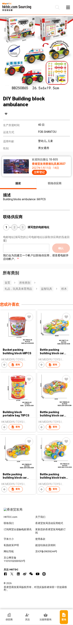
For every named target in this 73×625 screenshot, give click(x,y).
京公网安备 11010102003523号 (14, 559)
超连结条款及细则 (45, 545)
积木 (64, 288)
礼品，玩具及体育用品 (18, 288)
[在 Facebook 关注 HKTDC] (5, 574)
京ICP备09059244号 (46, 551)
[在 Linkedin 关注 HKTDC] (18, 574)
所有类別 (24, 282)
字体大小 (9, 538)
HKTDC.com (10, 516)
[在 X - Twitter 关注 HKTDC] (12, 574)
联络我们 (9, 523)
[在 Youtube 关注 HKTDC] (37, 574)
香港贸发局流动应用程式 (49, 523)
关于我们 (40, 516)
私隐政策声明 (11, 545)
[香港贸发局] (36, 511)
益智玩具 (46, 288)
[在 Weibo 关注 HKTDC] (24, 574)
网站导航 (9, 551)
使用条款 (40, 538)
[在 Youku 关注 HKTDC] (44, 574)
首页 (7, 282)
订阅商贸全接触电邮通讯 (18, 529)
